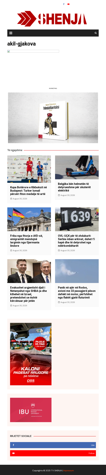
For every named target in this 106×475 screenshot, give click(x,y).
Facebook (64, 4)
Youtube (68, 4)
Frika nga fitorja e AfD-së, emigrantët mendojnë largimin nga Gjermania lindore (26, 240)
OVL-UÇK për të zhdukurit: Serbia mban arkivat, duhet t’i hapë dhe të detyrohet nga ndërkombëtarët (76, 240)
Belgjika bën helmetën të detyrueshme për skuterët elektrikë (74, 187)
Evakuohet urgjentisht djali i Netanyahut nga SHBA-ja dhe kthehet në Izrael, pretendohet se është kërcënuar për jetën (28, 294)
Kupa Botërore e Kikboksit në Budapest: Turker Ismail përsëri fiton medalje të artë (28, 191)
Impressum (68, 470)
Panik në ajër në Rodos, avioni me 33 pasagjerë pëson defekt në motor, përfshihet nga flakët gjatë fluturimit (77, 292)
